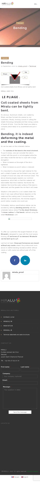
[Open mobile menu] (36, 4)
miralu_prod (22, 66)
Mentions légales (32, 471)
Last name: (25, 367)
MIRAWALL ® (7, 330)
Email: (6, 380)
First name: (6, 367)
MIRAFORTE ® (8, 326)
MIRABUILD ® (7, 321)
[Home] (8, 5)
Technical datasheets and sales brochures (16, 334)
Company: (6, 373)
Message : (7, 387)
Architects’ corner (8, 317)
